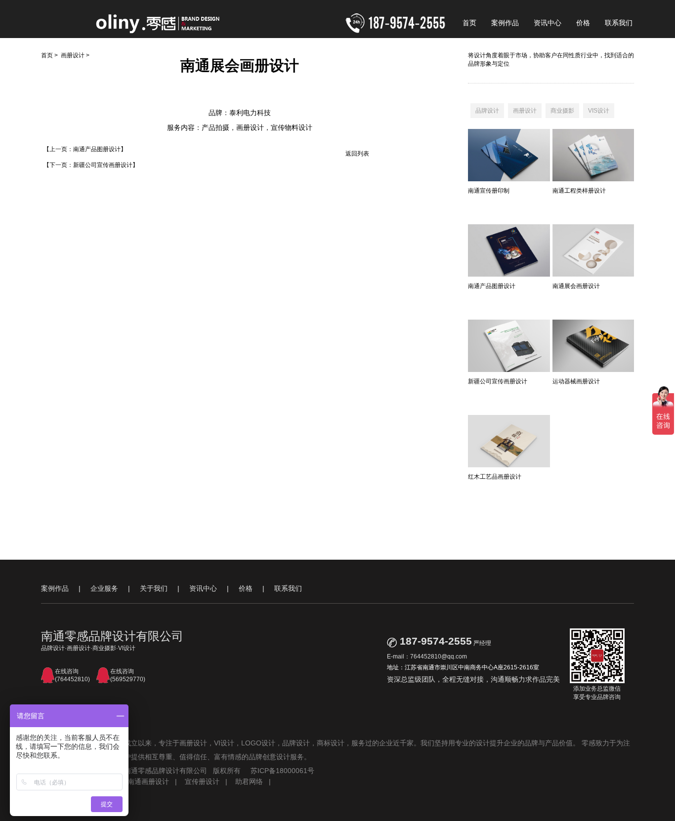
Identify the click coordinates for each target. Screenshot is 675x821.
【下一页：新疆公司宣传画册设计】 (90, 165)
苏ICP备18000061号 (282, 771)
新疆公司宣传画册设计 (497, 381)
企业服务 (104, 588)
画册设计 (72, 55)
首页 (469, 23)
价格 (583, 23)
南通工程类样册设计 (579, 190)
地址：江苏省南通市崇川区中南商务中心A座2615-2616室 (463, 667)
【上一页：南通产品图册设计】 (85, 149)
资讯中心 (547, 23)
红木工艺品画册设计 (494, 476)
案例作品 (505, 23)
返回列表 (357, 153)
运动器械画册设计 (576, 381)
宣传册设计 (202, 781)
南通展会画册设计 (576, 286)
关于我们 (154, 588)
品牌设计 (487, 110)
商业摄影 (562, 110)
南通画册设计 (148, 781)
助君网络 (249, 781)
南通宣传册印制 (488, 190)
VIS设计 (598, 110)
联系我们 (619, 23)
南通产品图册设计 (491, 286)
